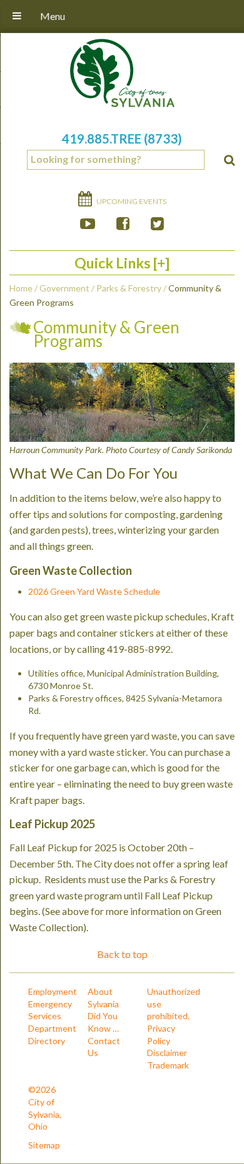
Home (21, 288)
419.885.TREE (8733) (122, 138)
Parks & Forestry (128, 288)
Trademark (168, 1065)
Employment (52, 991)
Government (64, 288)
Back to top (122, 954)
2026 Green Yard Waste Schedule (94, 591)
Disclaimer (167, 1052)
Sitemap (44, 1145)
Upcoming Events (130, 201)
